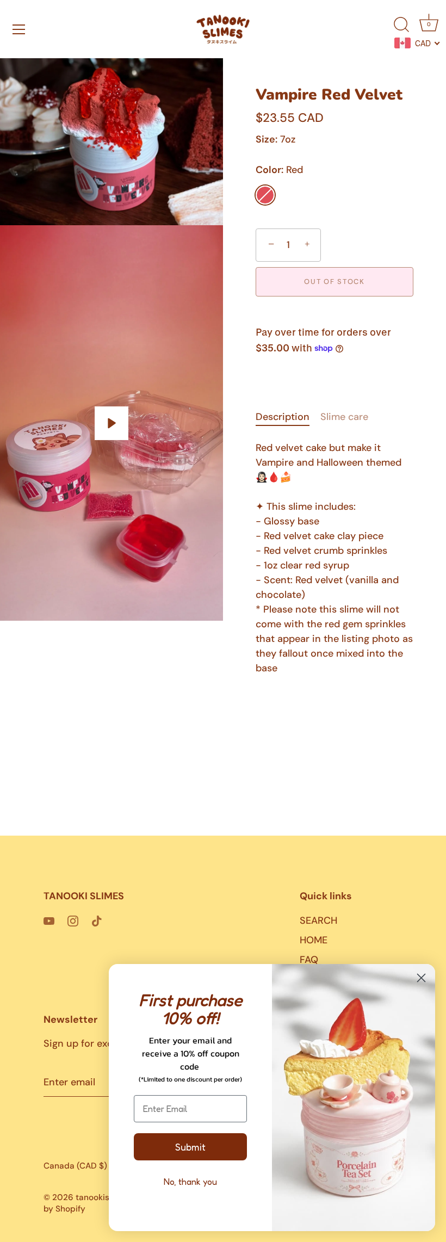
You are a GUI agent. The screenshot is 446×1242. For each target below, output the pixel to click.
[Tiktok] (96, 920)
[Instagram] (72, 920)
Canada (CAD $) (75, 1166)
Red (265, 195)
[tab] (288, 417)
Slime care (344, 416)
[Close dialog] (421, 977)
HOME (313, 940)
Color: (279, 170)
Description (282, 416)
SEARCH (318, 920)
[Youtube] (49, 920)
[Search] (401, 25)
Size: (266, 140)
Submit (190, 1147)
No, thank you (190, 1181)
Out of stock (334, 281)
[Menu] (19, 29)
